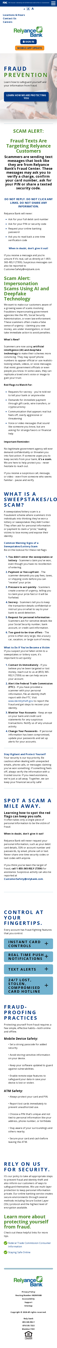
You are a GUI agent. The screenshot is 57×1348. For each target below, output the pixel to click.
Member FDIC (28, 1329)
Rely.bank (28, 1318)
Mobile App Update (29, 48)
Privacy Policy (28, 1292)
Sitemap (28, 1306)
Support (28, 1302)
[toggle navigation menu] (53, 3)
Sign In (31, 42)
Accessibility (28, 1299)
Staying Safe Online (19, 1252)
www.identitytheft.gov (20, 701)
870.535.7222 (28, 1325)
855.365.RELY (28, 1322)
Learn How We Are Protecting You (26, 97)
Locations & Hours (14, 15)
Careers (7, 22)
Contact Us (9, 18)
